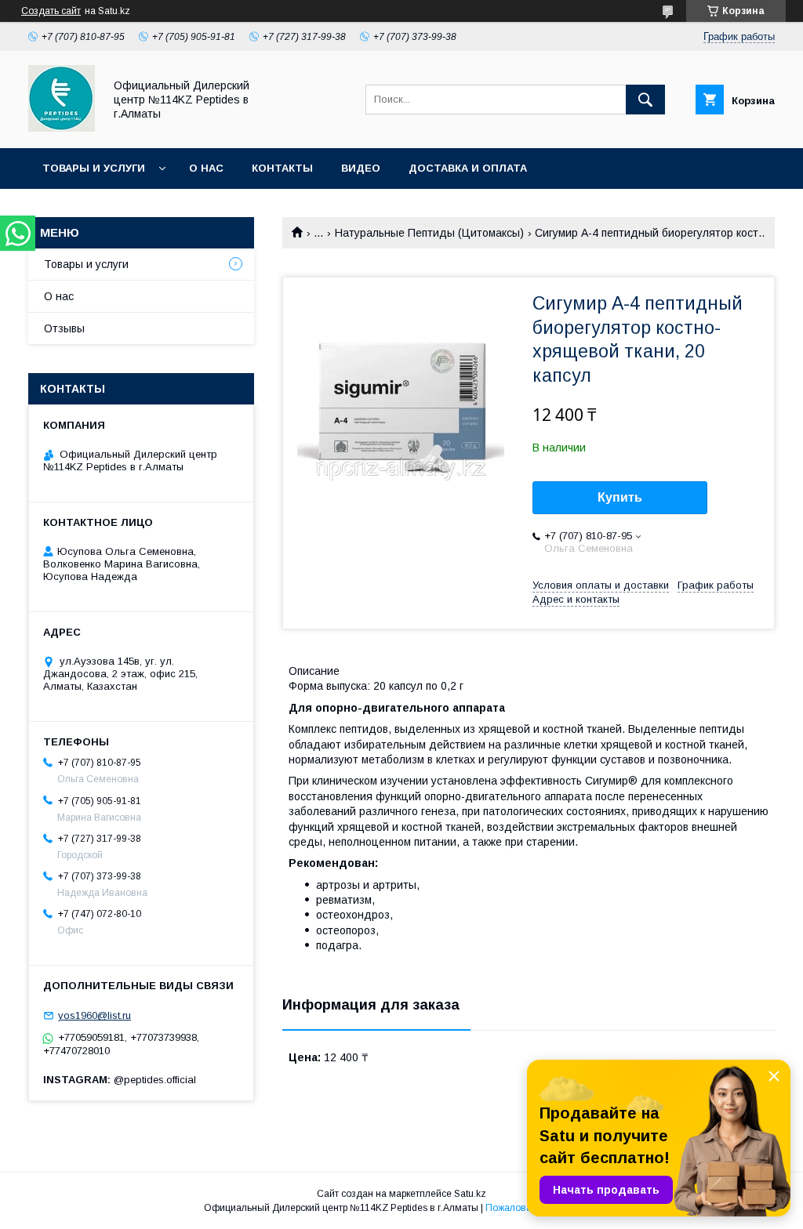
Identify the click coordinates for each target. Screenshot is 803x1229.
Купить (620, 497)
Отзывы (64, 328)
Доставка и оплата (468, 168)
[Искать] (645, 99)
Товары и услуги (93, 168)
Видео (360, 168)
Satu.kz (470, 1193)
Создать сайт (51, 10)
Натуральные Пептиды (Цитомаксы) (429, 233)
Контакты (282, 168)
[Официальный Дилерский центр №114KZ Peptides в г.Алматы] (61, 127)
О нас (206, 168)
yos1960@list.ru (94, 1015)
